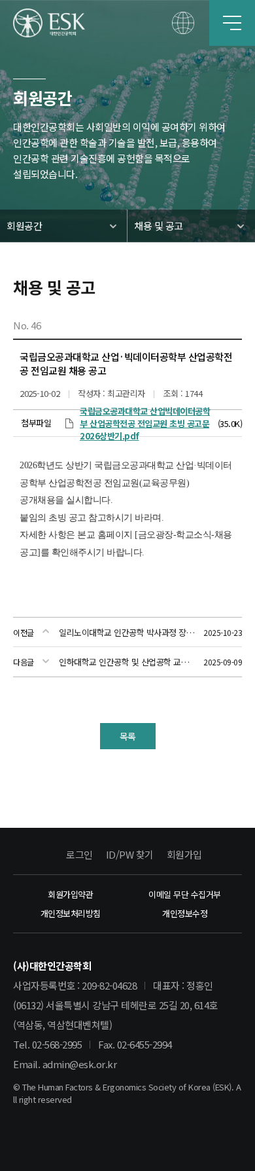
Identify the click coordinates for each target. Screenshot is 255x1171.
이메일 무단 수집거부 (184, 894)
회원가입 (184, 854)
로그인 (79, 854)
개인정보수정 (184, 913)
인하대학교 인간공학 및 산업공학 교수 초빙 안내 (127, 662)
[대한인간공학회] (49, 23)
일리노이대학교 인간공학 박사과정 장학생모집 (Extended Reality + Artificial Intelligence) (127, 632)
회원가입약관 (70, 894)
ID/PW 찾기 (130, 854)
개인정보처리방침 (71, 913)
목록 (128, 736)
